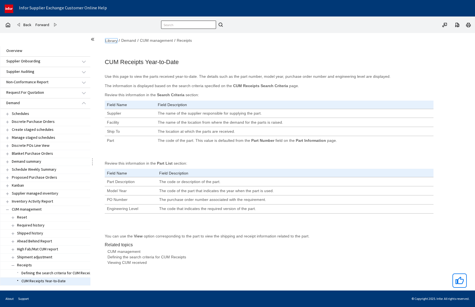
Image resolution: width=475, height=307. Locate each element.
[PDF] (457, 24)
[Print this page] (468, 24)
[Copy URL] (445, 24)
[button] (39, 61)
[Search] (220, 25)
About (9, 299)
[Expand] (7, 113)
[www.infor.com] (9, 8)
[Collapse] (7, 209)
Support (23, 299)
